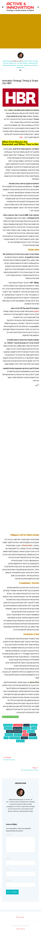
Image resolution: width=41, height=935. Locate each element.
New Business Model (9, 65)
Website (8, 880)
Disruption (8, 728)
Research (27, 65)
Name (7, 858)
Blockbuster (8, 725)
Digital (5, 63)
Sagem (36, 311)
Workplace (20, 67)
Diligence (34, 725)
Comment (9, 834)
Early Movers (17, 728)
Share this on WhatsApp (11, 716)
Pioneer (25, 734)
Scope (6, 737)
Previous (9, 758)
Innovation (33, 63)
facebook (21, 917)
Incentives (31, 731)
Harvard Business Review (14, 731)
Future (19, 63)
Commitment (18, 725)
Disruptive (12, 63)
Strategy (20, 65)
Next (29, 769)
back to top (19, 929)
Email (7, 869)
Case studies (27, 61)
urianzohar (6, 61)
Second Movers (15, 737)
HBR (25, 731)
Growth (25, 63)
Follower (27, 728)
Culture (35, 61)
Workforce (33, 737)
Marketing (18, 734)
